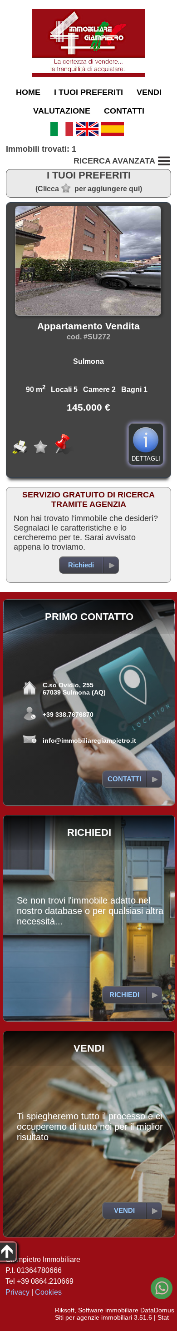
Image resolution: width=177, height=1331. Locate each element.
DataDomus (157, 1310)
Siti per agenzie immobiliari (93, 1317)
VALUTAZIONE (61, 110)
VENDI (149, 92)
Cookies (48, 1292)
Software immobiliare (108, 1310)
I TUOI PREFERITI (88, 92)
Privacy (17, 1292)
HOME (28, 92)
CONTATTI (124, 110)
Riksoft (64, 1310)
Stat (163, 1317)
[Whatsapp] (161, 1288)
